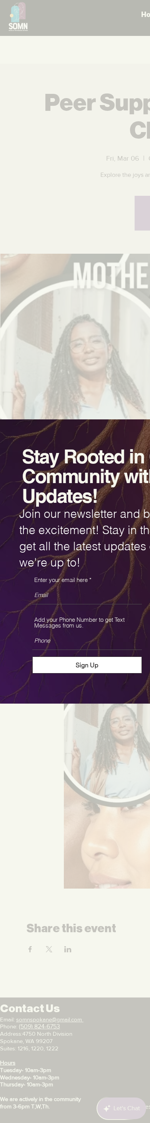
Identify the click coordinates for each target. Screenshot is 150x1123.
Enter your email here (61, 580)
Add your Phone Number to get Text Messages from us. (79, 622)
